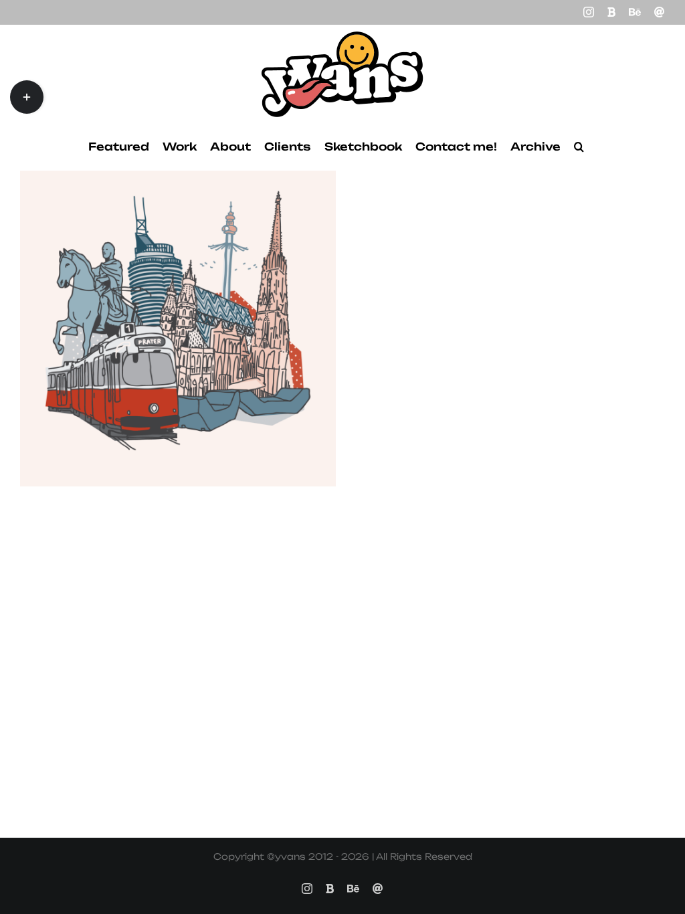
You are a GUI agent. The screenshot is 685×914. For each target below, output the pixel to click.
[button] (579, 146)
